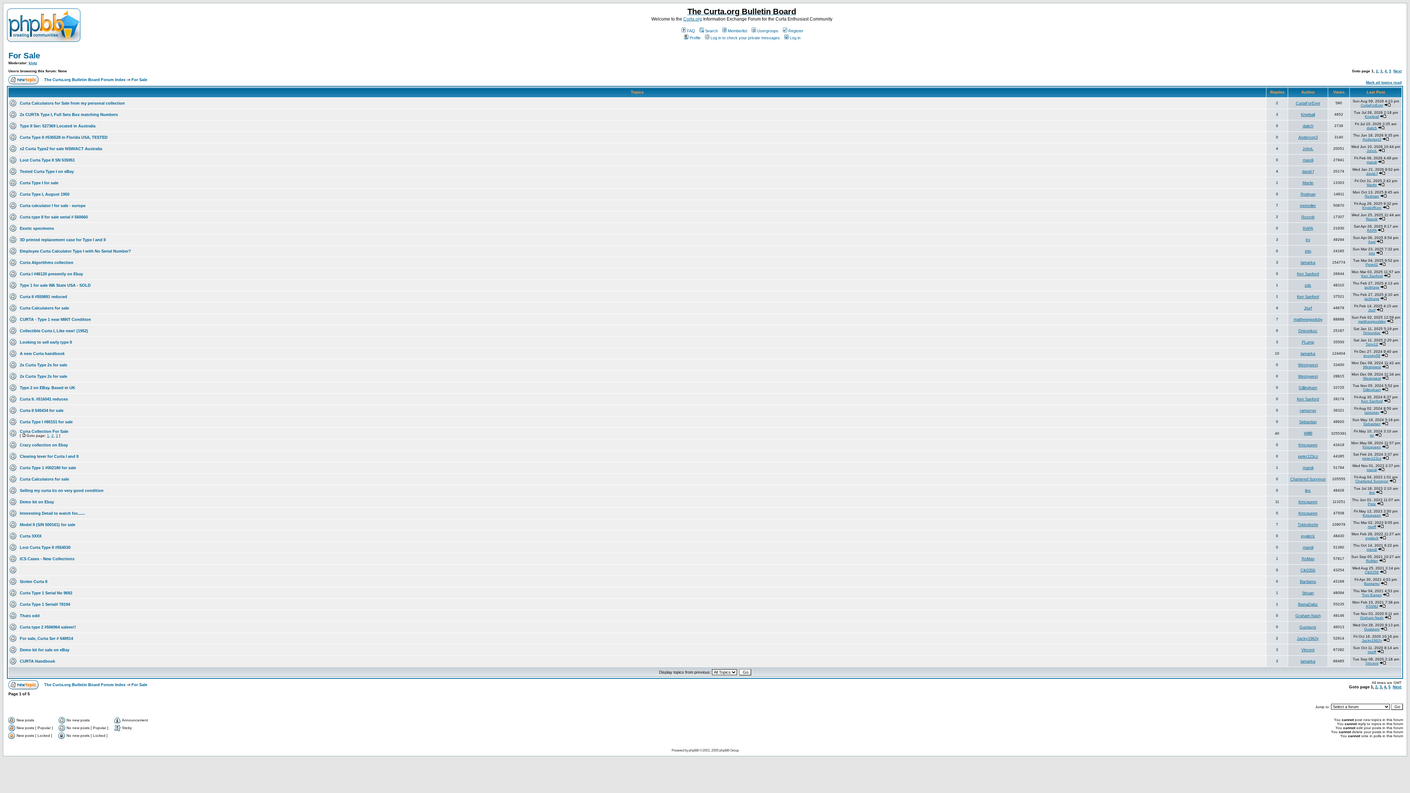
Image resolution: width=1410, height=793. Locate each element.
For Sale (24, 55)
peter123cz (1308, 456)
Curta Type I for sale (39, 183)
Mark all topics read (1384, 82)
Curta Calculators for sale (44, 308)
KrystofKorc (1372, 208)
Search (711, 31)
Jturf (1308, 308)
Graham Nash (1308, 615)
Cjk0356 (1308, 570)
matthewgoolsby (1308, 319)
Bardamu (1308, 581)
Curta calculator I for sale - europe (53, 205)
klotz (33, 63)
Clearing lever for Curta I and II (49, 456)
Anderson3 (1308, 137)
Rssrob (1308, 217)
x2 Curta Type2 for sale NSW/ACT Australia (61, 148)
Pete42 (1372, 264)
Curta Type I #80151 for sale (46, 422)
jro (1308, 240)
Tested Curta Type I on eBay (47, 171)
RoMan (1308, 559)
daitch (1308, 126)
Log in (795, 38)
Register (795, 31)
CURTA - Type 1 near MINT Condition (55, 319)
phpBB (694, 750)
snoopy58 (1371, 356)
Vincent (1308, 650)
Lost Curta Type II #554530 (45, 547)
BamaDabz (1308, 604)
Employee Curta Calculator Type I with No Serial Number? (75, 251)
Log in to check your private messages (745, 38)
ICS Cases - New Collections (47, 559)
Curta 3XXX (30, 536)
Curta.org (692, 19)
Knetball (1308, 114)
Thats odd (30, 615)
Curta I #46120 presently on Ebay (51, 274)
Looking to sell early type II (46, 342)
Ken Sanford (1308, 274)
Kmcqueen (1307, 445)
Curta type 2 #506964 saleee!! (48, 627)
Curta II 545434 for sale (42, 410)
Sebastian (1308, 422)
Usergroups (767, 31)
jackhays (1371, 287)
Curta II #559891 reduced (43, 296)
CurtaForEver (1308, 103)
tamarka (1308, 262)
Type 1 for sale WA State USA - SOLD (55, 285)
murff (1372, 527)
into (1308, 251)
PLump (1308, 342)
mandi (1308, 160)
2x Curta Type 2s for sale (43, 365)
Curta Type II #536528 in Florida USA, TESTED (64, 137)
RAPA (1308, 228)
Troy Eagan (1372, 595)
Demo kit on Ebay (37, 502)
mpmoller (1308, 205)
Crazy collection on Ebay (44, 445)
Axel (1371, 242)
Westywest (1308, 365)
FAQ (691, 31)
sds (1308, 285)
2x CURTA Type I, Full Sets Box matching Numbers (69, 114)
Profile (695, 38)
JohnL (1307, 148)
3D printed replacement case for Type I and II (63, 240)
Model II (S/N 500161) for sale (47, 524)
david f (1308, 171)
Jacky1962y (1308, 638)
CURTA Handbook (37, 661)
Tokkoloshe (1308, 524)
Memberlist (737, 31)
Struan (1308, 593)
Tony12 (1372, 344)
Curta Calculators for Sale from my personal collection (72, 103)
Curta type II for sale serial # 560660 (54, 217)
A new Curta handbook (42, 353)
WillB (1308, 433)
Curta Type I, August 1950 (44, 194)
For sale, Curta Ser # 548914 (46, 638)
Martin (1307, 183)
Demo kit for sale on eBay (44, 650)
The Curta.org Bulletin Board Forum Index (85, 79)
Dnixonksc (1307, 331)
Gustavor (1307, 627)
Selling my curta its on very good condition (62, 490)
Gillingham (1308, 387)
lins (1308, 490)
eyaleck (1308, 536)
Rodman (1308, 194)
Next (1397, 71)
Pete (1372, 504)
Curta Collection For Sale (44, 431)
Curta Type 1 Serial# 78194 (45, 604)
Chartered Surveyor (1308, 479)
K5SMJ (1372, 606)
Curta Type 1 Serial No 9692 (46, 593)
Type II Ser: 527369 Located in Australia (57, 126)
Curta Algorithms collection (46, 262)
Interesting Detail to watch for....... (52, 513)
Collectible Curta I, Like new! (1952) (54, 331)
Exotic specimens (37, 228)
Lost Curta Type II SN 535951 (47, 160)
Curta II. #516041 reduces (44, 399)
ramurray (1308, 410)
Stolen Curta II (33, 581)
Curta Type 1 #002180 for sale (48, 468)
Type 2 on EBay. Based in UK (47, 387)
